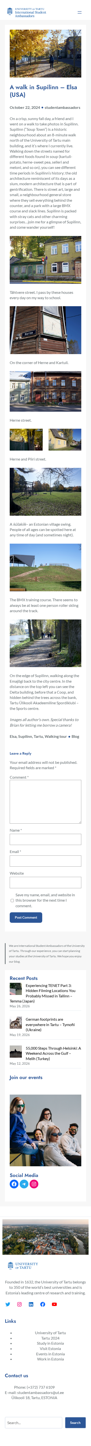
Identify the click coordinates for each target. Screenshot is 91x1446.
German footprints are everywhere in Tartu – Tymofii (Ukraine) (50, 1024)
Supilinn (25, 736)
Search (75, 1422)
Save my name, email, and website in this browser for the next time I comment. (45, 900)
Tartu (38, 736)
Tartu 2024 (50, 1338)
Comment (19, 777)
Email (15, 851)
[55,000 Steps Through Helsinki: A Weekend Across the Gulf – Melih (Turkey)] (16, 1052)
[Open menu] (80, 12)
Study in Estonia (50, 1343)
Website (17, 873)
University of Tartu (50, 1332)
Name (16, 830)
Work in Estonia (50, 1359)
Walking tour (56, 736)
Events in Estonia (50, 1353)
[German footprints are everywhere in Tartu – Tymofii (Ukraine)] (16, 1023)
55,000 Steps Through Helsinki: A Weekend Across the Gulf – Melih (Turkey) (53, 1053)
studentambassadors (62, 107)
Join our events (26, 1077)
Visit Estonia (50, 1348)
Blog (75, 736)
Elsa (13, 736)
